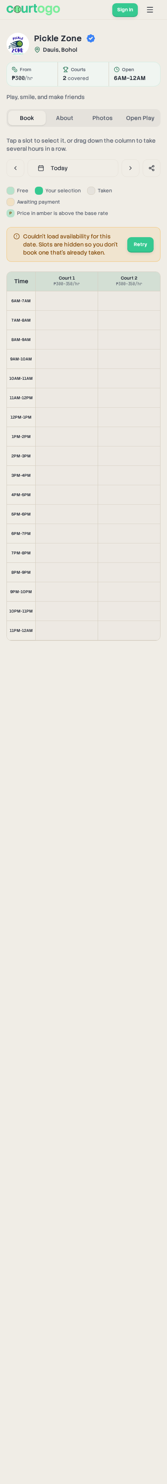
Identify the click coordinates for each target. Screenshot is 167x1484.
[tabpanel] (83, 389)
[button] (67, 301)
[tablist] (83, 118)
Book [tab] (27, 118)
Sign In (125, 9)
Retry (140, 244)
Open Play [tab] (140, 118)
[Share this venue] (152, 168)
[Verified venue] (90, 38)
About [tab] (64, 118)
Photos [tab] (102, 118)
